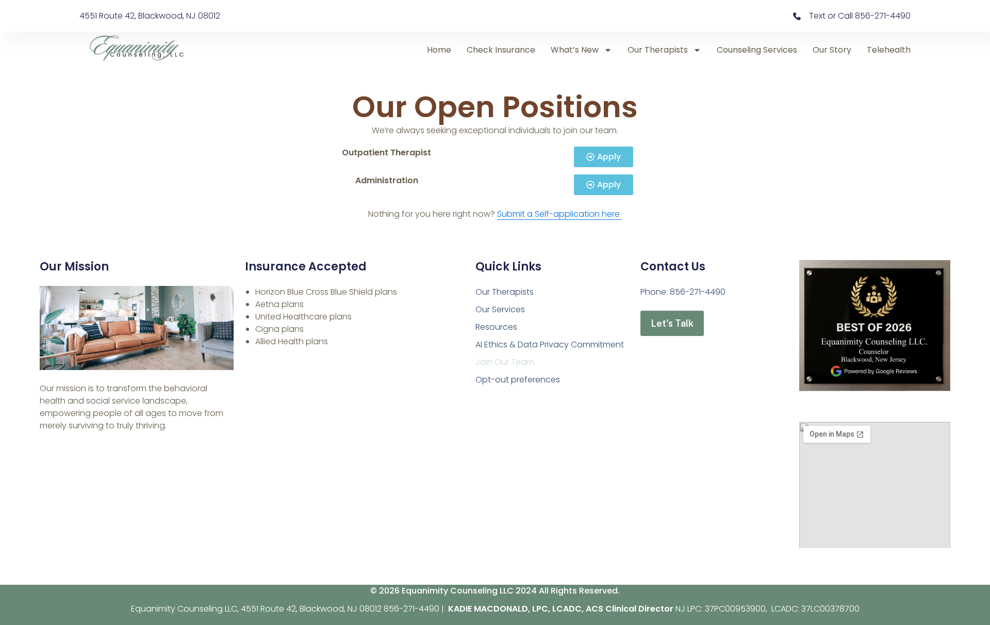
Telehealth (889, 50)
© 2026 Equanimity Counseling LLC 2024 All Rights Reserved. (495, 591)
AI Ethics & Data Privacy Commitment (549, 344)
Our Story (832, 50)
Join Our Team (504, 362)
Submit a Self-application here (559, 214)
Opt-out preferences (517, 380)
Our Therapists (658, 50)
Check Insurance (501, 50)
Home (439, 50)
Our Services (500, 309)
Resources (496, 327)
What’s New (575, 50)
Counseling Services (757, 50)
